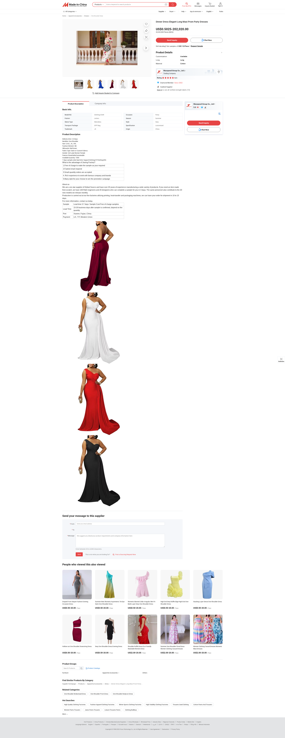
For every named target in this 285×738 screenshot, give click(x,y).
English (90, 724)
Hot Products (88, 722)
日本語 (167, 724)
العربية (154, 724)
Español (97, 724)
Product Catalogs (94, 668)
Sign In (159, 90)
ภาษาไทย (179, 724)
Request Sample (197, 46)
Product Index (181, 722)
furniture (65, 673)
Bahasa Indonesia (204, 724)
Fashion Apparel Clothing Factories (102, 704)
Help (182, 11)
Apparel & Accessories (75, 16)
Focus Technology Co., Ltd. (128, 729)
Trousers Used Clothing (181, 704)
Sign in (220, 6)
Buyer (172, 11)
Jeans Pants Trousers (92, 710)
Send (79, 554)
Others (144, 673)
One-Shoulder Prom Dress (99, 694)
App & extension (195, 11)
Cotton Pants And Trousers (202, 704)
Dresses (86, 16)
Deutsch (138, 724)
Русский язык (122, 724)
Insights (198, 722)
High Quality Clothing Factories (75, 704)
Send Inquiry (172, 40)
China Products (99, 722)
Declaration (165, 729)
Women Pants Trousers (72, 710)
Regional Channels (168, 722)
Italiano (131, 724)
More (64, 714)
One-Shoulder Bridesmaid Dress (75, 694)
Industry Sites (157, 722)
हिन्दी (172, 724)
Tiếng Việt (193, 724)
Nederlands (146, 724)
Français (113, 724)
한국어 (161, 724)
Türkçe (186, 724)
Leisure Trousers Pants (112, 710)
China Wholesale (133, 722)
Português (105, 724)
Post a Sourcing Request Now (124, 554)
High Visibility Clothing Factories (157, 704)
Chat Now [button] (208, 40)
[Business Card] (219, 113)
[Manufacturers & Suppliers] (74, 4)
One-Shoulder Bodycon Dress (123, 694)
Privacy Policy (175, 729)
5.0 (194, 107)
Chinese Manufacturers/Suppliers (116, 722)
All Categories (70, 11)
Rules (221, 11)
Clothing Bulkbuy (131, 710)
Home (64, 16)
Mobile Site (190, 722)
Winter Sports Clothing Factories (130, 704)
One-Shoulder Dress (97, 16)
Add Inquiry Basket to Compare (107, 93)
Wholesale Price (145, 722)
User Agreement (155, 729)
